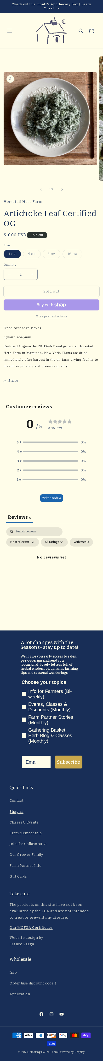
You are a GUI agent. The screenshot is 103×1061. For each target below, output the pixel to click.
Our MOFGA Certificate (31, 927)
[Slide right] (62, 189)
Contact (16, 801)
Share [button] (13, 381)
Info (13, 973)
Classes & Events (24, 822)
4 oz (34, 255)
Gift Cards (18, 876)
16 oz (75, 255)
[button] (9, 31)
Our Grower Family (26, 855)
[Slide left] (41, 189)
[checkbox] (81, 542)
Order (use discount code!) (33, 983)
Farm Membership (26, 833)
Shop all (16, 812)
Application (20, 994)
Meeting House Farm (44, 1052)
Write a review (51, 498)
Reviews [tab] (19, 517)
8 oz (54, 255)
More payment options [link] (51, 316)
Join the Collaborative (28, 844)
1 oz (15, 255)
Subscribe (68, 762)
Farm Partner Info (25, 866)
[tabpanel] (51, 568)
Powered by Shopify (71, 1052)
